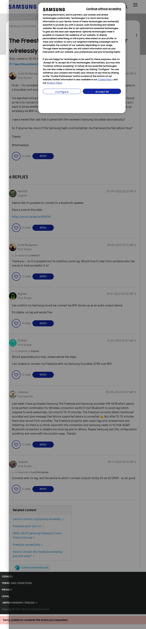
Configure (62, 92)
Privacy (7, 589)
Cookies (7, 576)
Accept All (102, 92)
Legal (5, 596)
